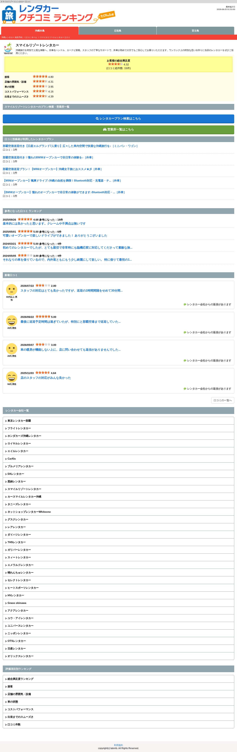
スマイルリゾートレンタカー (24, 489)
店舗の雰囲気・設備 (19, 694)
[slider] (115, 63)
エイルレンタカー (18, 451)
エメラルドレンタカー (21, 564)
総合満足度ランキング (21, 678)
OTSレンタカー (17, 640)
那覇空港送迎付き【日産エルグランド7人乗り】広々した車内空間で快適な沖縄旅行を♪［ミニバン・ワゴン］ (71, 145)
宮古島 (195, 30)
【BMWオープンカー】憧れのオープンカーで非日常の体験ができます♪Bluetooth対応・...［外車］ (64, 192)
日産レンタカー (17, 648)
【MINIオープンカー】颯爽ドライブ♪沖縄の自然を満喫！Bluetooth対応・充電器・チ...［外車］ (62, 180)
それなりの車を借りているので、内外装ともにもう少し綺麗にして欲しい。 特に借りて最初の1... (67, 259)
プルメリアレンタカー (21, 466)
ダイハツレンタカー (19, 534)
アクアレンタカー (18, 610)
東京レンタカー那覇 (19, 420)
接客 (10, 686)
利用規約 (118, 745)
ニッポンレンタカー (19, 633)
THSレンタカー (17, 542)
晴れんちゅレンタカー (21, 572)
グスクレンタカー (18, 519)
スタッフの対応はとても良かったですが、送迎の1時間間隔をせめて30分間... (72, 290)
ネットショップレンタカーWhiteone (29, 511)
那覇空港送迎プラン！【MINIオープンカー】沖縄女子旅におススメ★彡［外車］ (53, 169)
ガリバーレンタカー (19, 549)
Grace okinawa (17, 602)
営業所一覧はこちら (120, 129)
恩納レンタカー (17, 481)
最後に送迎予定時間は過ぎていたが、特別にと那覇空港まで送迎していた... (71, 321)
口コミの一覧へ (223, 400)
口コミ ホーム (31, 37)
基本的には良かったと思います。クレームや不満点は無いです (44, 223)
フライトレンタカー (19, 428)
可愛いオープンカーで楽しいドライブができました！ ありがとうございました (55, 235)
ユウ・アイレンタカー (21, 618)
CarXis (12, 458)
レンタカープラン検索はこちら (120, 118)
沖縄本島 (40, 30)
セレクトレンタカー (19, 580)
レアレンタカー (17, 526)
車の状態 (13, 701)
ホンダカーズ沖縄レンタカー (24, 435)
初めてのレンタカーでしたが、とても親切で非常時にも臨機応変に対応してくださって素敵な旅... (67, 247)
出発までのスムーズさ (21, 716)
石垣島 (117, 30)
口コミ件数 (14, 724)
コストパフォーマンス (21, 709)
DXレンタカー (16, 473)
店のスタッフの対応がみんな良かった (46, 377)
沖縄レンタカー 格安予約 (11, 37)
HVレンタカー (16, 595)
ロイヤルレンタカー (19, 443)
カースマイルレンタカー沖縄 (24, 496)
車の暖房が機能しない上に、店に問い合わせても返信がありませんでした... (71, 349)
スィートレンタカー (19, 557)
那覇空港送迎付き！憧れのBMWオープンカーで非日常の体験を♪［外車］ (49, 157)
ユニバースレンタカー (21, 625)
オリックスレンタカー (21, 656)
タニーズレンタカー (19, 504)
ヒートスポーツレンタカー (23, 587)
